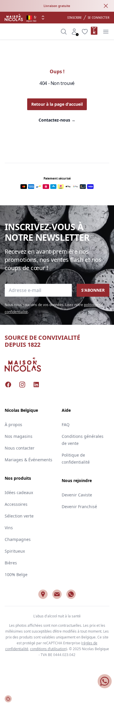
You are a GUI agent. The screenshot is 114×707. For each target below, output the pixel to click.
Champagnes (18, 539)
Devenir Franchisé (79, 506)
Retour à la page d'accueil (57, 104)
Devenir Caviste (77, 495)
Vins (9, 527)
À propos (13, 424)
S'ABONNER (93, 290)
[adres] (43, 594)
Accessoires (16, 504)
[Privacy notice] (8, 698)
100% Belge (16, 574)
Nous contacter (19, 448)
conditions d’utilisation (48, 648)
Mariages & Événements (28, 459)
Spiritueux (15, 551)
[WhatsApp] (71, 594)
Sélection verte (19, 516)
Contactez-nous (57, 120)
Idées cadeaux (19, 492)
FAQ (66, 424)
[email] (57, 594)
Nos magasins (18, 436)
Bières (11, 563)
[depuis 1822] (14, 17)
